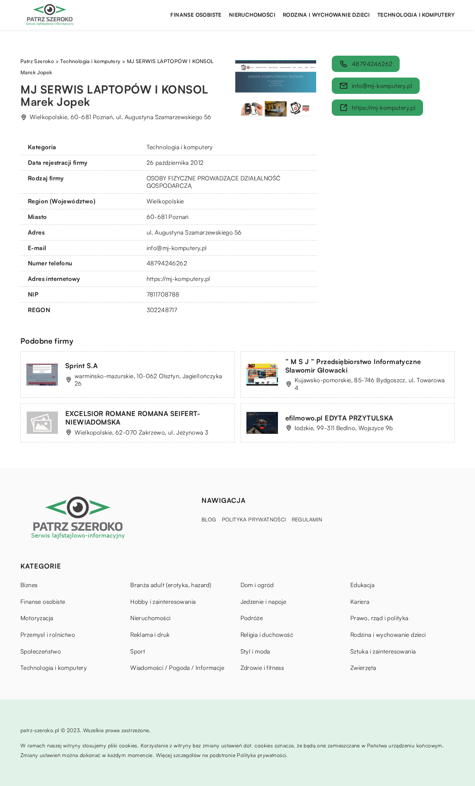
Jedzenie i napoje (263, 601)
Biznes (28, 585)
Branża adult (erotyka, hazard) (170, 585)
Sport (137, 651)
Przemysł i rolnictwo (47, 634)
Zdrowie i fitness (262, 667)
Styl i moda (255, 651)
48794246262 (167, 263)
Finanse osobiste (195, 15)
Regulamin (307, 519)
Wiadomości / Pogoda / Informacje (177, 667)
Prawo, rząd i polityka (379, 618)
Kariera (360, 601)
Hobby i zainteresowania (163, 601)
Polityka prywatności (254, 519)
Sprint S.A (81, 365)
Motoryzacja (36, 618)
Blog (209, 519)
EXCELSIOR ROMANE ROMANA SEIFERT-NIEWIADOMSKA (132, 417)
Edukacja (362, 585)
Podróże (251, 618)
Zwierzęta (363, 667)
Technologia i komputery (416, 15)
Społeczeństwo (40, 651)
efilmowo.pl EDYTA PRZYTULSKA (339, 418)
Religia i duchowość (267, 634)
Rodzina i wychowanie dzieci (326, 15)
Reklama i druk (150, 634)
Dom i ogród (257, 585)
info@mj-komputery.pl (177, 248)
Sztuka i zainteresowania (383, 651)
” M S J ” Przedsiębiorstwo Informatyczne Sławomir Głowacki (353, 365)
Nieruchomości (252, 15)
